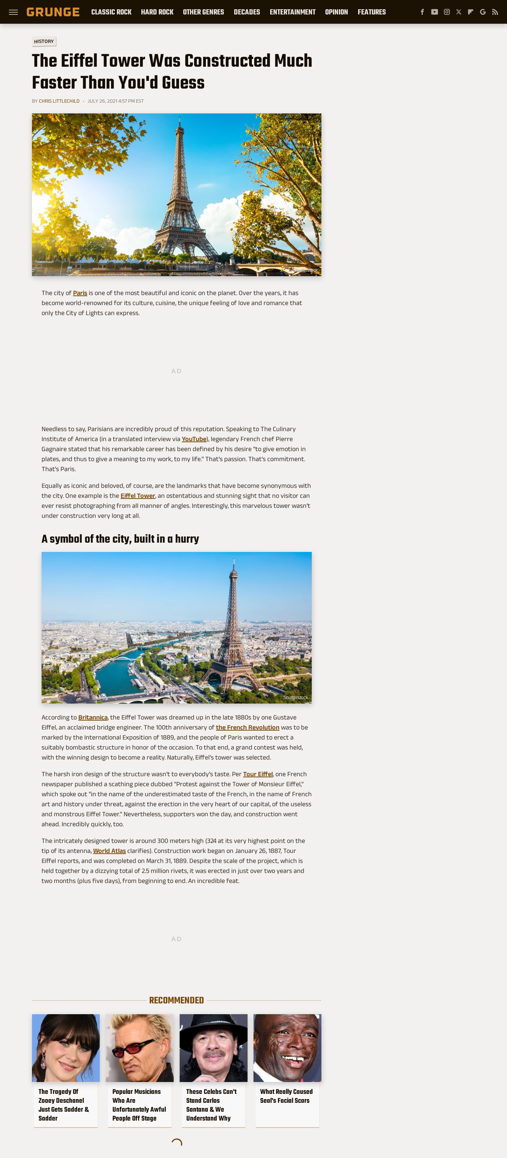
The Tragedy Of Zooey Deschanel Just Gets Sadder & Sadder (64, 1105)
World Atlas (109, 850)
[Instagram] (447, 12)
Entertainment (292, 12)
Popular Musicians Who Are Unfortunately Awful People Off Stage (139, 1105)
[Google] (483, 12)
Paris (80, 293)
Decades (247, 12)
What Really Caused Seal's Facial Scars (286, 1096)
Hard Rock (157, 12)
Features (372, 12)
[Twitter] (459, 12)
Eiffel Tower (138, 495)
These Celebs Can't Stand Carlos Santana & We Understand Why (211, 1105)
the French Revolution (247, 727)
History (44, 41)
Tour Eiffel (258, 774)
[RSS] (495, 12)
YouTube (194, 439)
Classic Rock (111, 12)
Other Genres (203, 12)
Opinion (336, 12)
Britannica (93, 717)
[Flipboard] (471, 12)
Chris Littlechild (59, 101)
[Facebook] (422, 12)
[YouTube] (434, 12)
